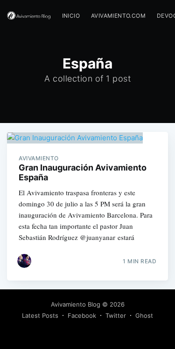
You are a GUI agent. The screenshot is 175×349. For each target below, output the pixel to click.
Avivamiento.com (118, 15)
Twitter (115, 315)
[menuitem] (70, 16)
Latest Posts (40, 315)
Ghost (144, 315)
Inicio (71, 15)
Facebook (82, 315)
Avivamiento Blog (75, 304)
